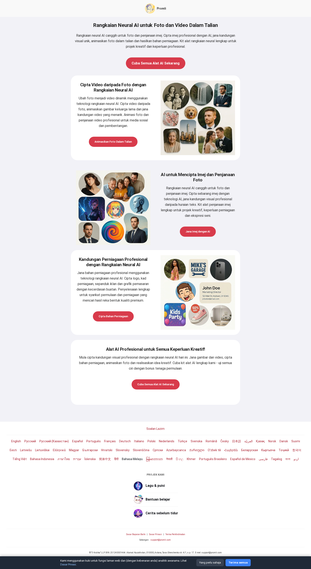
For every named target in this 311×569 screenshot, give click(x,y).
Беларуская (249, 450)
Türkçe (182, 441)
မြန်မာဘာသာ (154, 459)
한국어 (296, 450)
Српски (158, 450)
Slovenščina (141, 450)
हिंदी (116, 459)
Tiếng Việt (19, 459)
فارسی (263, 459)
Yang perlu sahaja (210, 562)
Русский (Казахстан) (54, 441)
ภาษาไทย (64, 459)
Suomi (295, 441)
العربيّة (248, 441)
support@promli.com (160, 540)
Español (77, 441)
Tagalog (276, 459)
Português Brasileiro (213, 459)
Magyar (74, 450)
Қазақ (260, 441)
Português (93, 441)
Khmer (191, 459)
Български (90, 450)
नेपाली (169, 459)
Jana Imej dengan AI (198, 231)
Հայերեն (231, 450)
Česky (224, 441)
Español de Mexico (242, 459)
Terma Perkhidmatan (175, 534)
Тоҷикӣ (284, 450)
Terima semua (238, 562)
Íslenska (90, 459)
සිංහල (179, 459)
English (16, 441)
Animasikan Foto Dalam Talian (113, 141)
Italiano (139, 441)
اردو (296, 459)
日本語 (236, 441)
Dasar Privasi (155, 534)
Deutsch (125, 441)
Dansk (283, 441)
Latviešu (26, 450)
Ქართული (196, 450)
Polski (151, 441)
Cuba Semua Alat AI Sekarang (156, 63)
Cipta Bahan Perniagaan (113, 316)
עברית (77, 459)
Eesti (13, 450)
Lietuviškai (42, 450)
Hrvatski (106, 450)
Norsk (272, 441)
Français (110, 441)
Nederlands (166, 441)
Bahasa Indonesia (42, 459)
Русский (30, 441)
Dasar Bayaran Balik (135, 534)
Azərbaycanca (176, 450)
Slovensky (122, 450)
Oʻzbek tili (214, 450)
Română (211, 441)
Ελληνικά (59, 450)
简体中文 (105, 459)
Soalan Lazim (155, 428)
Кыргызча (268, 450)
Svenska (196, 441)
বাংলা (287, 459)
